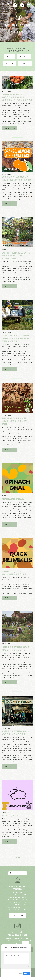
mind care (10, 815)
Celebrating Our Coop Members (15, 733)
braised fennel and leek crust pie (14, 421)
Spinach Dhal (13, 498)
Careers (25, 63)
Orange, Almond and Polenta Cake (16, 179)
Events (9, 63)
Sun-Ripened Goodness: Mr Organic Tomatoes (17, 97)
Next (17, 857)
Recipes (24, 57)
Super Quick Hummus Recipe (14, 573)
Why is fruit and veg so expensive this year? (16, 338)
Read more (10, 128)
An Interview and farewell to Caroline (16, 255)
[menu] (28, 5)
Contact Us (17, 915)
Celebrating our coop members (15, 648)
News (9, 57)
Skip (20, 973)
